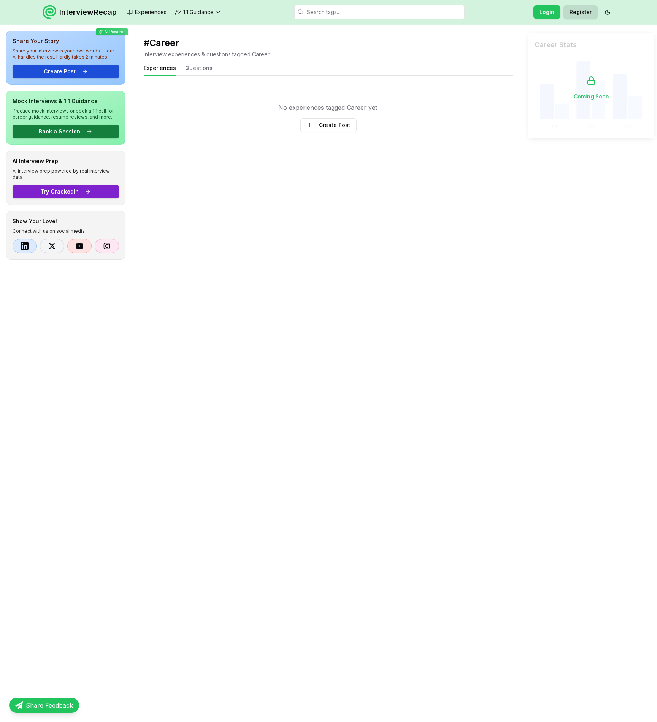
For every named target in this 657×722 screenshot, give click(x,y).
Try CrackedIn (59, 191)
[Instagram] (107, 246)
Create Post (60, 71)
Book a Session (59, 131)
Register (581, 12)
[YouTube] (79, 246)
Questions (199, 68)
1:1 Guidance (198, 12)
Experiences (151, 12)
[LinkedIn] (25, 246)
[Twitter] (52, 246)
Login (547, 12)
